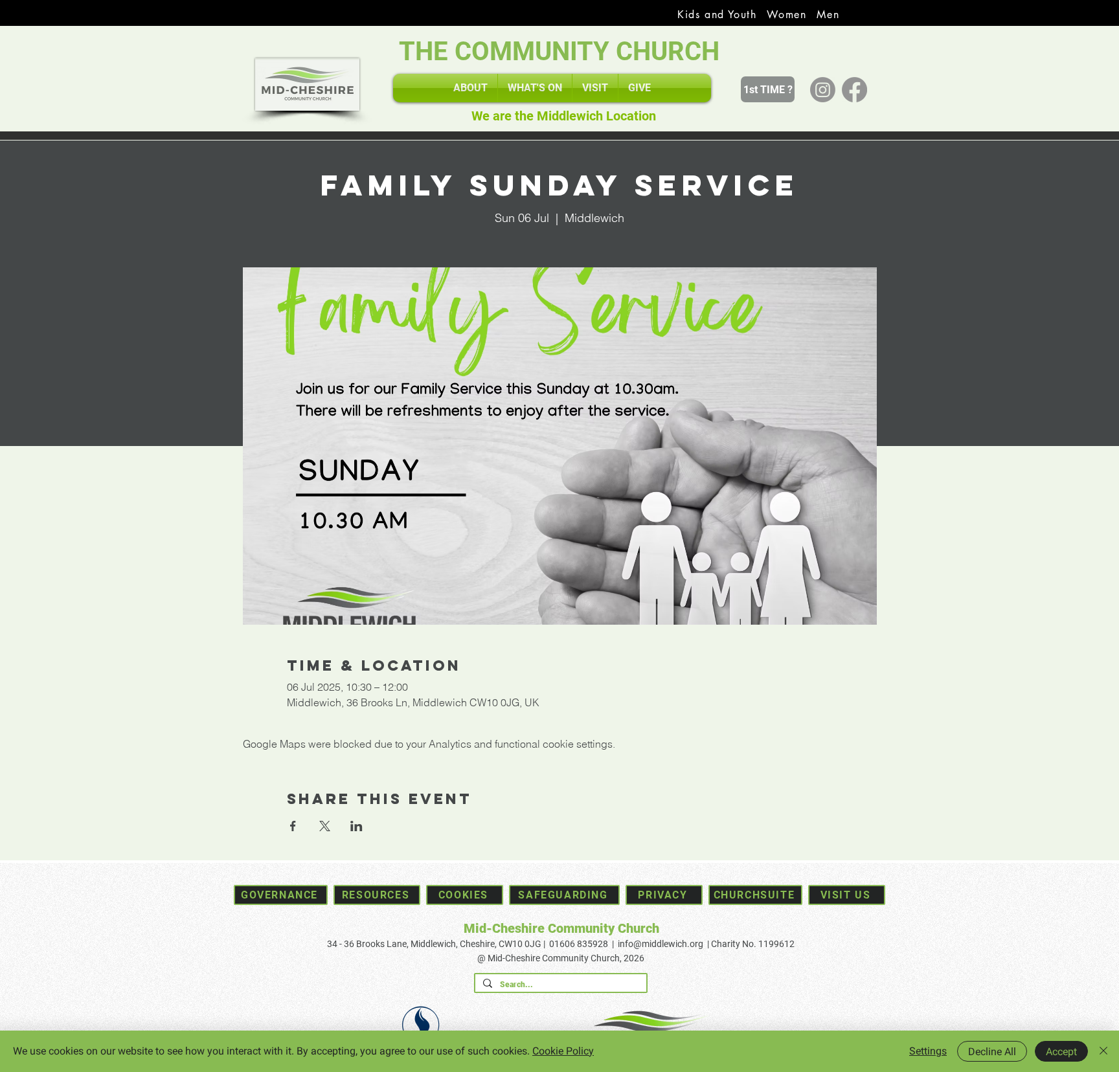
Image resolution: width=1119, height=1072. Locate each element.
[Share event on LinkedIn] (356, 826)
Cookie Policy (563, 1051)
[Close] (1103, 1051)
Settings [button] (928, 1051)
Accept (1061, 1051)
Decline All (992, 1051)
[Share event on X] (325, 826)
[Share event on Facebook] (293, 826)
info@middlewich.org (660, 944)
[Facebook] (854, 89)
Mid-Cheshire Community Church (561, 928)
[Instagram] (822, 89)
